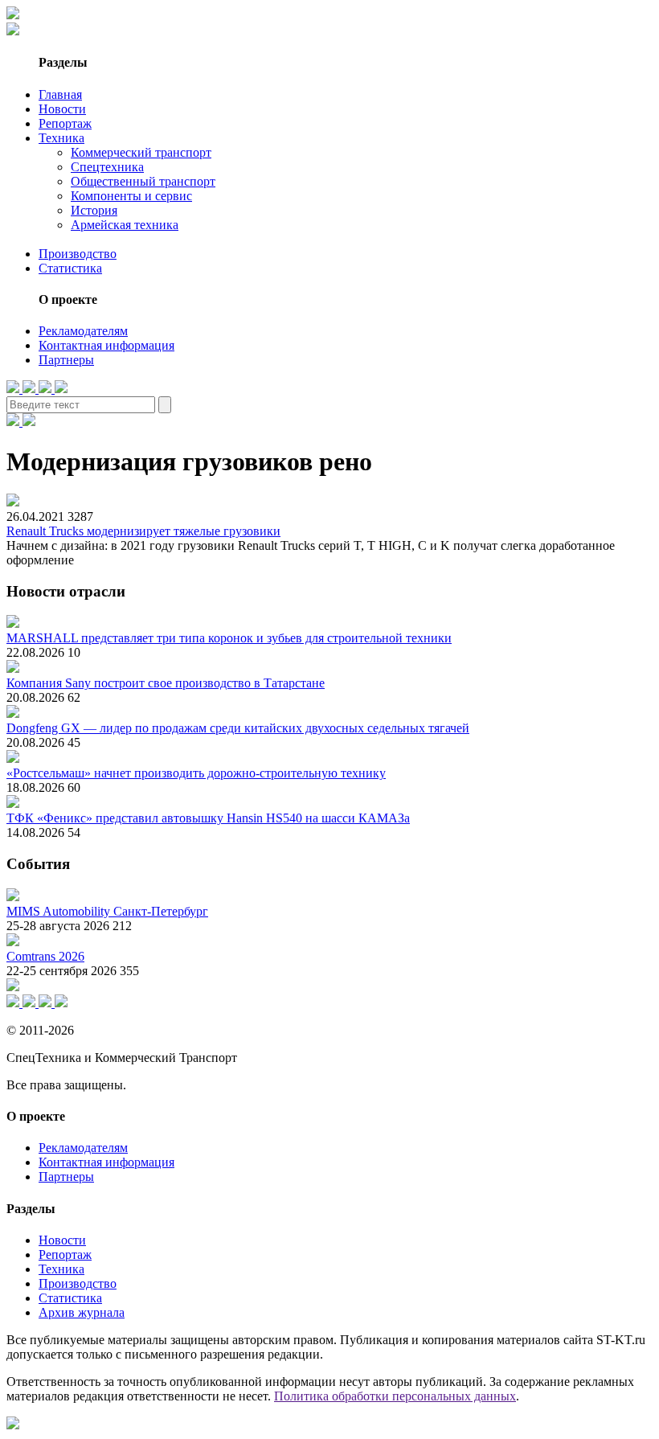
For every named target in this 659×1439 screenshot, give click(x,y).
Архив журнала (82, 1312)
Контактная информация (106, 345)
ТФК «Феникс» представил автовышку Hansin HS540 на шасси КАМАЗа (208, 818)
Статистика (70, 268)
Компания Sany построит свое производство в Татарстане (165, 683)
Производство (78, 253)
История (94, 210)
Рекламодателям (83, 331)
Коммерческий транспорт (141, 152)
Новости (62, 109)
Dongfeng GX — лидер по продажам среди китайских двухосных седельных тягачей (237, 728)
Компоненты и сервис (131, 196)
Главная (60, 94)
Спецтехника (107, 167)
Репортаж (65, 123)
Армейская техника (124, 225)
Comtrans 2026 (45, 956)
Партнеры (66, 360)
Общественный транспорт (143, 181)
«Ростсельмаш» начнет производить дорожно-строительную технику (196, 773)
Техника (61, 138)
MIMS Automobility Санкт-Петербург (107, 911)
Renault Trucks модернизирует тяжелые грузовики (143, 531)
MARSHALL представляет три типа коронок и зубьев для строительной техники (229, 638)
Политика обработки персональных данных (395, 1396)
